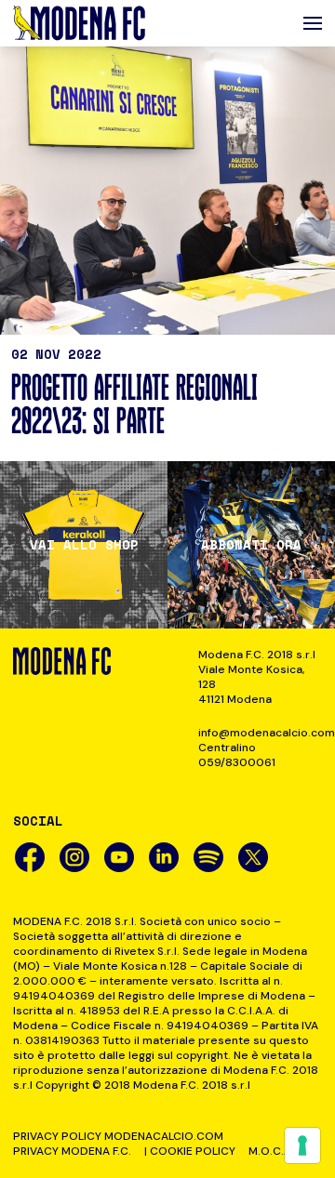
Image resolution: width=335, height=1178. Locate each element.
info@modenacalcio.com (260, 732)
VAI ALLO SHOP (84, 544)
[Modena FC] (79, 23)
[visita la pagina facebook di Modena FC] (30, 857)
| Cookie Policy (189, 1151)
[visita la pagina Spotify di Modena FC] (208, 857)
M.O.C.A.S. (275, 1151)
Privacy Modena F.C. (72, 1151)
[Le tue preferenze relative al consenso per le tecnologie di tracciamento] (302, 1145)
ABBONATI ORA (251, 544)
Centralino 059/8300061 (236, 755)
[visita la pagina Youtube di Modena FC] (119, 857)
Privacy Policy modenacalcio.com (118, 1136)
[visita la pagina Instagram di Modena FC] (74, 857)
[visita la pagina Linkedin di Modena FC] (164, 857)
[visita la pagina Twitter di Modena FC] (253, 857)
